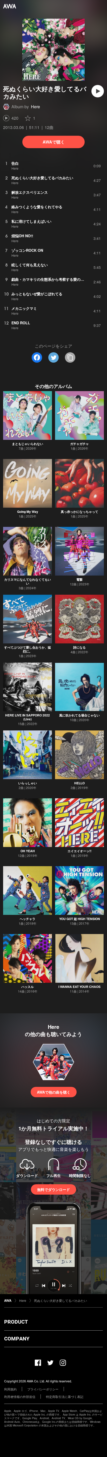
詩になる (79, 647)
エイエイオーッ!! (79, 851)
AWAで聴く (54, 142)
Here (35, 107)
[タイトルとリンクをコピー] (70, 357)
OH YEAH (28, 851)
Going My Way (27, 511)
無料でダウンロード (53, 1189)
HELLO (79, 783)
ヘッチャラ (27, 918)
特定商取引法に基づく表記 (64, 1396)
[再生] (97, 91)
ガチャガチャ (79, 443)
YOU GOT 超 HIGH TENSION (79, 918)
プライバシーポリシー (42, 1389)
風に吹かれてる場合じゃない (79, 715)
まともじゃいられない (27, 443)
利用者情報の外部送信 (19, 1396)
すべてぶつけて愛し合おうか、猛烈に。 (27, 649)
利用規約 (10, 1389)
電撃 (79, 579)
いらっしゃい (27, 783)
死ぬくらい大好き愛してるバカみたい (60, 1300)
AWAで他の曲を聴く (53, 1092)
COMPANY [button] (16, 1339)
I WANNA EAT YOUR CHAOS (79, 986)
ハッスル (27, 986)
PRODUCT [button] (16, 1322)
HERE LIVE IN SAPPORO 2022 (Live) (27, 717)
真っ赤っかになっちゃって (79, 511)
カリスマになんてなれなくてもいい (27, 581)
